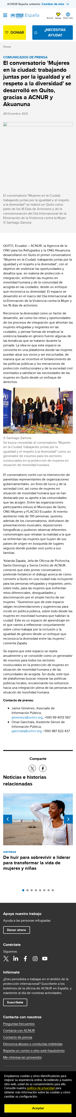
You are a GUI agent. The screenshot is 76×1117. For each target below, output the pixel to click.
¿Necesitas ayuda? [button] (55, 32)
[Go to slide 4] (37, 891)
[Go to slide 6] (45, 891)
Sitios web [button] (68, 17)
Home (7, 47)
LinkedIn (15, 958)
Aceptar (38, 1108)
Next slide (68, 819)
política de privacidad (41, 1088)
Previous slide (7, 819)
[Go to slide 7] (50, 891)
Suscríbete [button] (15, 1002)
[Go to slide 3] (33, 891)
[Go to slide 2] (28, 891)
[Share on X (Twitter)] (32, 768)
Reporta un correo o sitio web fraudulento (34, 1050)
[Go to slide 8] (54, 891)
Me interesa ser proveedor (22, 1057)
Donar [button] (58, 18)
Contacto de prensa (17, 1037)
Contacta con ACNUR (19, 1030)
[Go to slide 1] (24, 891)
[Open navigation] (5, 15)
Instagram (35, 958)
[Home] (24, 16)
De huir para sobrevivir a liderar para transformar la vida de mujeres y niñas (36, 863)
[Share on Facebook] (42, 768)
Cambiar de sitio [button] (53, 4)
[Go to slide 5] (41, 891)
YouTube (45, 958)
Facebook (25, 958)
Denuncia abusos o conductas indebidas (32, 1044)
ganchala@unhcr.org (27, 731)
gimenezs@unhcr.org (27, 717)
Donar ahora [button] (16, 929)
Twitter (6, 958)
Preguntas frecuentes (19, 1024)
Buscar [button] (50, 17)
